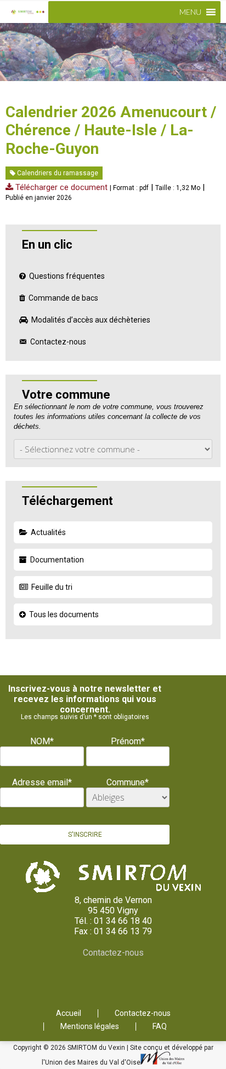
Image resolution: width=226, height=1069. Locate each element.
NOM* (42, 741)
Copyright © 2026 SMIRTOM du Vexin (70, 1047)
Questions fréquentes (67, 276)
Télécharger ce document (60, 187)
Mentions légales (89, 1026)
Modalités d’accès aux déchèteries (90, 319)
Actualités (48, 532)
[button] (190, 12)
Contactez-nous (58, 341)
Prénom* (128, 741)
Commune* (127, 782)
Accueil (68, 1013)
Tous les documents (64, 614)
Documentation (57, 559)
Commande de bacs (63, 298)
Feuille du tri (51, 587)
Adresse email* (42, 782)
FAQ (159, 1026)
